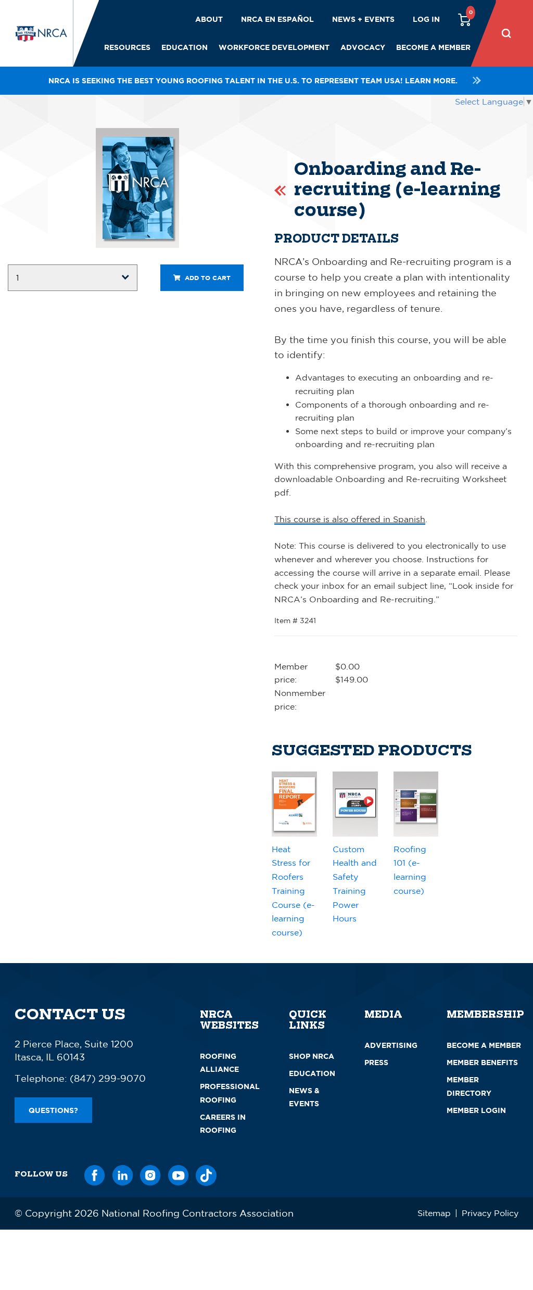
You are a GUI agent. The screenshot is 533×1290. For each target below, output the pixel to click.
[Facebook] (94, 1173)
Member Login (476, 1110)
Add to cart (207, 278)
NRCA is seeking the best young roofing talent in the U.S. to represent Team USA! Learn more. (253, 80)
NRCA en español (277, 19)
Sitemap (434, 1213)
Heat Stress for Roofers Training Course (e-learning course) (293, 891)
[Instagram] (150, 1173)
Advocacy (362, 47)
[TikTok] (206, 1173)
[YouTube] (178, 1173)
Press (376, 1062)
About (209, 19)
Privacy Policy (490, 1213)
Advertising (390, 1045)
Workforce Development (274, 47)
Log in (426, 19)
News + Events (363, 19)
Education (184, 47)
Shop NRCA (311, 1056)
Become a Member (433, 47)
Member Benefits (482, 1062)
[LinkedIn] (122, 1173)
